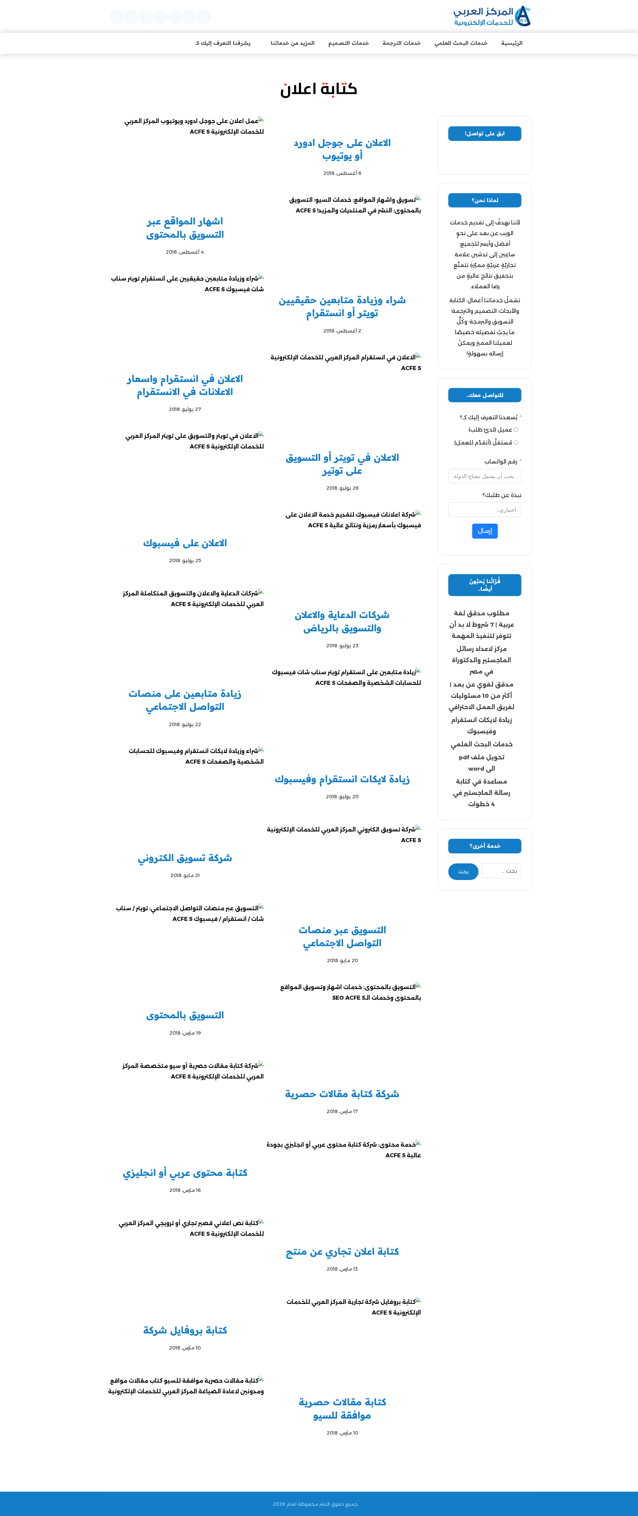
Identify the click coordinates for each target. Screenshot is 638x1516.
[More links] (171, 43)
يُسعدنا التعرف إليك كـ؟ (488, 417)
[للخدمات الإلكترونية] (492, 16)
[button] (204, 17)
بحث (463, 871)
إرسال (485, 531)
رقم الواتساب (500, 461)
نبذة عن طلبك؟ (501, 495)
